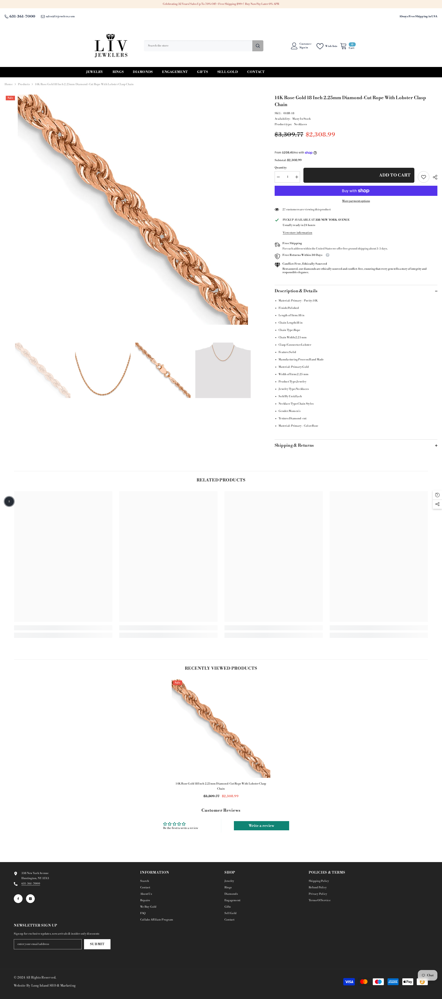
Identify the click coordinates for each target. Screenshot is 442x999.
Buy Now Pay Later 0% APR (262, 4)
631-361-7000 (22, 16)
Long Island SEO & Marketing (53, 986)
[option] (133, 210)
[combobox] (198, 45)
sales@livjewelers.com (60, 16)
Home (9, 84)
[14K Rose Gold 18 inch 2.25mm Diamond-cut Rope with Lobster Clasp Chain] (221, 728)
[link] (423, 177)
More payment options (356, 201)
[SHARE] (433, 177)
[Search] (203, 45)
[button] (9, 501)
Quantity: (281, 167)
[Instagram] (30, 898)
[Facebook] (18, 898)
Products (24, 84)
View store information (297, 233)
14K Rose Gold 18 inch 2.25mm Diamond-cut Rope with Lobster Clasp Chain (221, 786)
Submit (97, 944)
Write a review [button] (261, 825)
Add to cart (395, 175)
